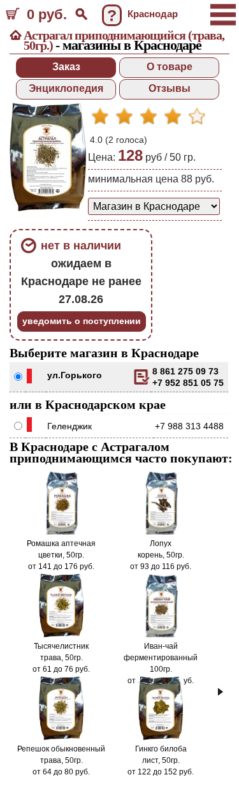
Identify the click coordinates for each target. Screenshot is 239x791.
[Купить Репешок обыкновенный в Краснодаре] (61, 737)
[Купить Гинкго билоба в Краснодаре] (161, 737)
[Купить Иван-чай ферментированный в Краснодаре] (160, 634)
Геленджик (69, 426)
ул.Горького (74, 375)
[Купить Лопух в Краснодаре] (160, 532)
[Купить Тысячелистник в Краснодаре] (61, 634)
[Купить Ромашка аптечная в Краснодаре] (61, 532)
